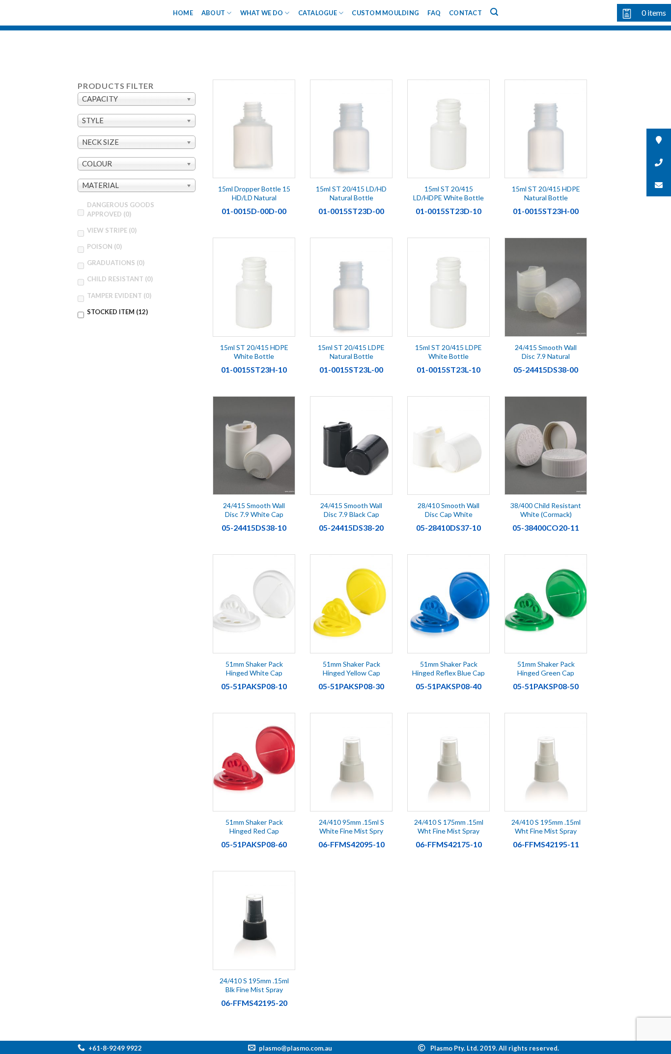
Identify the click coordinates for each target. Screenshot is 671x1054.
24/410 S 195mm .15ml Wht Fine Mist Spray (546, 826)
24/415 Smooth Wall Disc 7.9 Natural (546, 351)
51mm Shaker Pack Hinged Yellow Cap (351, 668)
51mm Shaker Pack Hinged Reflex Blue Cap (448, 668)
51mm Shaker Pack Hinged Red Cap (254, 826)
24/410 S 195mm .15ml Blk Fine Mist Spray (254, 985)
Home (183, 13)
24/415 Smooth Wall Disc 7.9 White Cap (254, 509)
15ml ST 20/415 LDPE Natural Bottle (351, 351)
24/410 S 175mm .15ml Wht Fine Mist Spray (448, 826)
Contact (465, 13)
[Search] (494, 12)
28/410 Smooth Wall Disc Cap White (448, 509)
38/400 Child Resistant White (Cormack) (545, 509)
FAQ (434, 13)
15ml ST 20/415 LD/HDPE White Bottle (448, 193)
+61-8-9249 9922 (115, 1048)
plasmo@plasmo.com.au (295, 1048)
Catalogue (317, 13)
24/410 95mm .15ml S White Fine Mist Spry (351, 826)
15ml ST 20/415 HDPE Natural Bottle (546, 193)
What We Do (261, 13)
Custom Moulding (385, 13)
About (213, 13)
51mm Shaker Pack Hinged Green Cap (546, 668)
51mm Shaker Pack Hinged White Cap (254, 668)
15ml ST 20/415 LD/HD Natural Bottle (351, 193)
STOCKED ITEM (117, 312)
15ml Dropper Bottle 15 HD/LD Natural (254, 193)
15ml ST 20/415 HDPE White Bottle (254, 351)
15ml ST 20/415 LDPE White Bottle (448, 351)
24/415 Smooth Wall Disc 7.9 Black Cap (351, 509)
